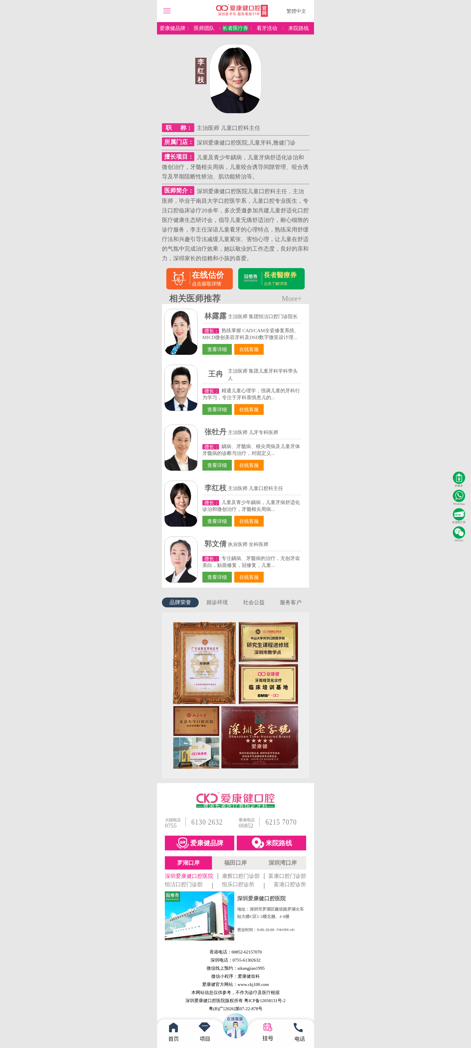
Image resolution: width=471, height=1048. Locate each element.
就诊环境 (217, 602)
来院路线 (298, 28)
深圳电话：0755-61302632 (235, 960)
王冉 (215, 374)
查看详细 (217, 349)
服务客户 (290, 602)
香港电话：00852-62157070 (235, 952)
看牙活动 (267, 28)
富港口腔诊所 (290, 884)
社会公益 (254, 602)
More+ (292, 298)
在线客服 (249, 349)
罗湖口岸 (188, 863)
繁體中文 (296, 11)
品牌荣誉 (180, 602)
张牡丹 (216, 432)
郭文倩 (216, 544)
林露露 (216, 316)
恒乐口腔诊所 (238, 884)
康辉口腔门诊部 (241, 876)
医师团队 (204, 28)
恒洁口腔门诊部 (184, 884)
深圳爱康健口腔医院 (189, 876)
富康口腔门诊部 (287, 876)
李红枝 (216, 488)
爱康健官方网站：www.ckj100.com (235, 984)
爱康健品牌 (172, 28)
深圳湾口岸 (283, 863)
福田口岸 (235, 863)
